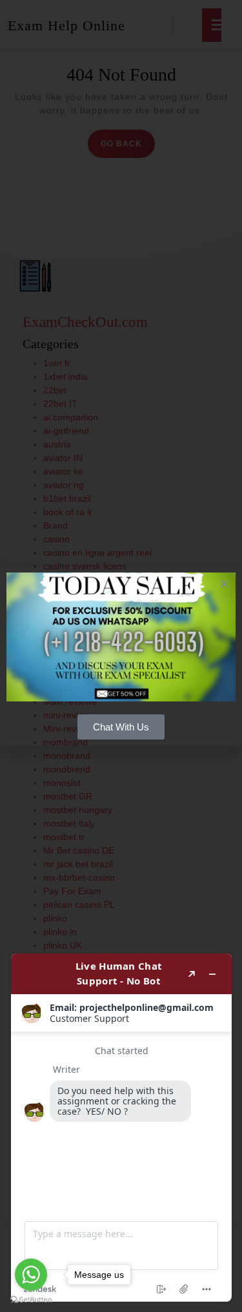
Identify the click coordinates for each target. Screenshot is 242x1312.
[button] (224, 584)
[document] (121, 656)
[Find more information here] (121, 1127)
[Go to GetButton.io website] (31, 1299)
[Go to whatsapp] (31, 1274)
